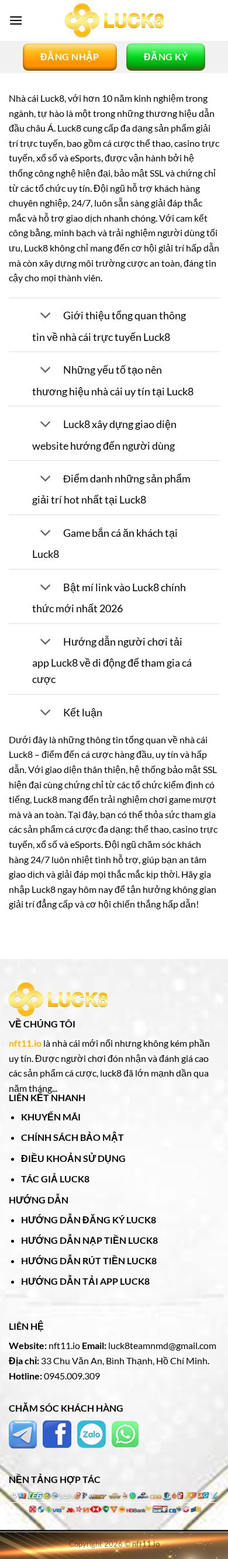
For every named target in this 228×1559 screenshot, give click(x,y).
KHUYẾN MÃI (51, 1116)
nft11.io (25, 1042)
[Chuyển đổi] (45, 316)
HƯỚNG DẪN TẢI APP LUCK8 (85, 1280)
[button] (16, 20)
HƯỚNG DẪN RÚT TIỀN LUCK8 (89, 1260)
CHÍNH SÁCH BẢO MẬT (72, 1137)
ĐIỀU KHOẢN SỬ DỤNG (73, 1158)
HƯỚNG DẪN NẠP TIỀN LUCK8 (89, 1240)
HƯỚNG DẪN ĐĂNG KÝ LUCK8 (88, 1219)
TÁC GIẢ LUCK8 (55, 1178)
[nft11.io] (114, 20)
